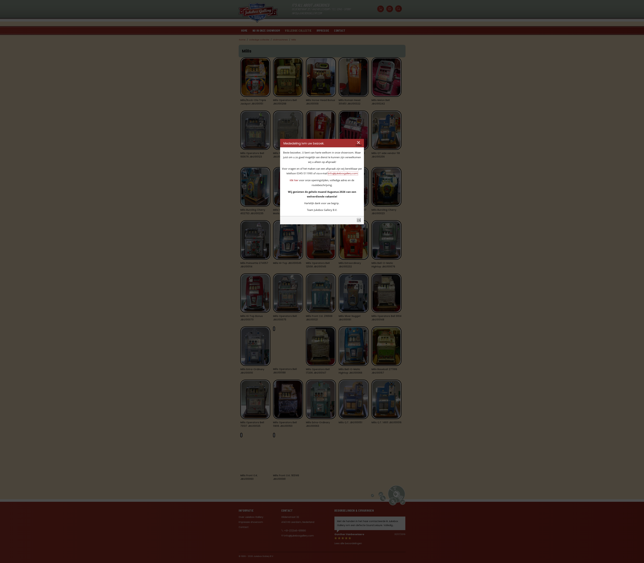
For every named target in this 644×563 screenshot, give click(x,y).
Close (359, 145)
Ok (358, 220)
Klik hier (294, 180)
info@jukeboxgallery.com (343, 173)
